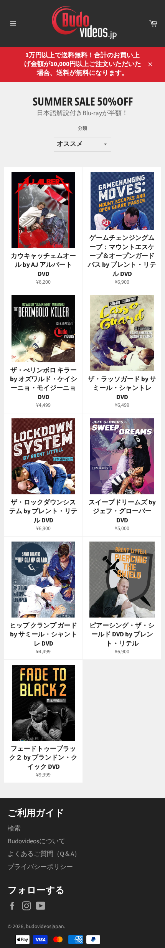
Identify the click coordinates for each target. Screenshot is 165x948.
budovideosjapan (45, 926)
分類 (82, 129)
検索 (14, 828)
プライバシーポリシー (40, 867)
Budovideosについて (36, 841)
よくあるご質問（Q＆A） (44, 854)
